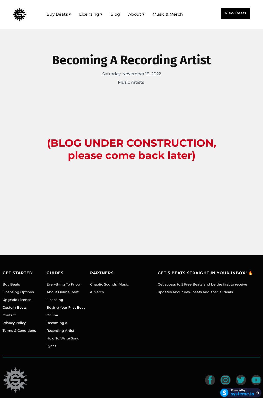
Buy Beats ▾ (58, 14)
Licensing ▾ (90, 14)
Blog (115, 14)
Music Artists (131, 82)
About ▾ (136, 14)
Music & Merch (168, 14)
